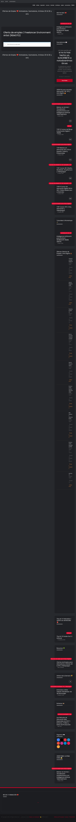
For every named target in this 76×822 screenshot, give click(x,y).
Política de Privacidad (59, 817)
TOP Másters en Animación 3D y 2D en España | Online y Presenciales (64, 150)
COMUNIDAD (12, 1)
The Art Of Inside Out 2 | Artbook (64, 637)
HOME (33, 5)
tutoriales (52, 5)
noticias (37, 5)
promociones (67, 5)
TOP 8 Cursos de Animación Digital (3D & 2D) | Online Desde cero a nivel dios (64, 189)
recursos (47, 5)
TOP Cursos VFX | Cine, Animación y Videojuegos (64, 208)
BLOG (2, 1)
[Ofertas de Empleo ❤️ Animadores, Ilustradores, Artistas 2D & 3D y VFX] (27, 21)
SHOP (6, 1)
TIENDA (72, 5)
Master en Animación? (34, 817)
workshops (57, 5)
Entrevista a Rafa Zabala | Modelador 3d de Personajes (64, 691)
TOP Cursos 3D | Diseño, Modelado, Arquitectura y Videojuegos (64, 170)
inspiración (42, 5)
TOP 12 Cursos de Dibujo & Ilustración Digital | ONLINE (64, 131)
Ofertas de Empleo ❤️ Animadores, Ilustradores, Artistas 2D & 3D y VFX (27, 12)
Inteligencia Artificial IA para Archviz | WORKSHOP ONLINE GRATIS (64, 29)
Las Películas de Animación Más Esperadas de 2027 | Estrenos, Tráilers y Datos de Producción (64, 721)
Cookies (66, 817)
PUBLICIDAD (72, 817)
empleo (62, 5)
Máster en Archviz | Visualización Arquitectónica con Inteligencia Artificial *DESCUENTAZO (63, 110)
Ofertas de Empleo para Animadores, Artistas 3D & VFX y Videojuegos (65, 664)
